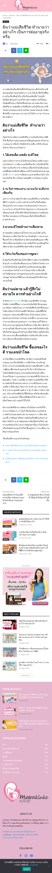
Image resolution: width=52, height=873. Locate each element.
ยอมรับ (26, 869)
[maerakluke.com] (26, 793)
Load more (25, 675)
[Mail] (31, 856)
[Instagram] (26, 856)
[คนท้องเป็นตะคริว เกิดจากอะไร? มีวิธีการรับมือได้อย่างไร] (10, 523)
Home (5, 15)
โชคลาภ (11, 174)
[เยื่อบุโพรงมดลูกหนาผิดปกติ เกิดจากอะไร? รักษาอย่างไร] (10, 624)
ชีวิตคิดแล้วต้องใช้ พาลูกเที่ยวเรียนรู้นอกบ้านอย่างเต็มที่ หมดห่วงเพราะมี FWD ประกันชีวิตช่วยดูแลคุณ (33, 548)
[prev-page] (4, 558)
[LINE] (26, 50)
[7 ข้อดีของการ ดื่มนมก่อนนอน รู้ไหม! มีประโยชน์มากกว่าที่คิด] (10, 652)
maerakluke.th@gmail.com (24, 831)
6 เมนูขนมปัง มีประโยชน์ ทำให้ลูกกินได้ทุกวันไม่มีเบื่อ (38, 498)
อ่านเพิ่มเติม (33, 865)
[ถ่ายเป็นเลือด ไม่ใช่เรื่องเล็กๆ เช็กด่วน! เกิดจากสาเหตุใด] (10, 536)
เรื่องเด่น (12, 15)
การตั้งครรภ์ (7, 526)
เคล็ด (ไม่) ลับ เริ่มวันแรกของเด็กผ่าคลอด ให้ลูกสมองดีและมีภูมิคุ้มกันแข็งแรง (34, 723)
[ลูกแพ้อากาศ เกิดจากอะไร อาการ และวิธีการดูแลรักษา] (10, 666)
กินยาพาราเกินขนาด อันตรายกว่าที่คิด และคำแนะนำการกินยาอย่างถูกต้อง (33, 637)
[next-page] (8, 558)
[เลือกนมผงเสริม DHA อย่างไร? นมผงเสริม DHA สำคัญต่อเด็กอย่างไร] (10, 698)
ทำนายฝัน (17, 301)
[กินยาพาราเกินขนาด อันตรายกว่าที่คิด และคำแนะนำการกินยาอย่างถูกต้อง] (10, 638)
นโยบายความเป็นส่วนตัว (13, 837)
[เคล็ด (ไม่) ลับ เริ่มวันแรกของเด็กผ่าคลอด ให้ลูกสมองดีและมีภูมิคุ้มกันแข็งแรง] (10, 725)
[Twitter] (20, 50)
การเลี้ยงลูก (6, 553)
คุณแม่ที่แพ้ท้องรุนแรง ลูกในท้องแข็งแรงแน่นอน (26, 445)
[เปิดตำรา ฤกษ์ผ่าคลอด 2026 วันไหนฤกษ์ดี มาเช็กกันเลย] (10, 711)
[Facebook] (13, 50)
